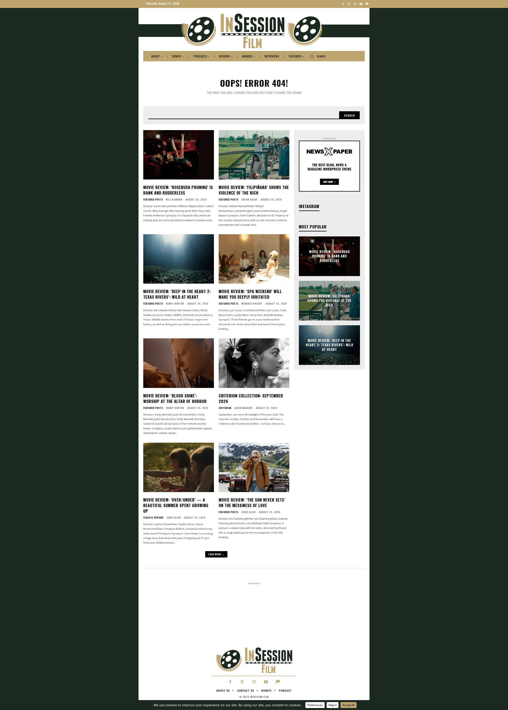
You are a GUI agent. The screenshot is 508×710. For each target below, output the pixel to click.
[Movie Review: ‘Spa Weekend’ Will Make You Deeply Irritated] (254, 259)
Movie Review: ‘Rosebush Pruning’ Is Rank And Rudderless (178, 190)
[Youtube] (360, 4)
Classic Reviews (153, 517)
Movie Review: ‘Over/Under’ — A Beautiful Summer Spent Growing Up (175, 505)
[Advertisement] (254, 613)
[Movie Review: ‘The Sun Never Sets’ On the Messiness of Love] (254, 467)
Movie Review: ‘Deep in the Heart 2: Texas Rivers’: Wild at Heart (177, 294)
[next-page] (353, 243)
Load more (214, 554)
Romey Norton (175, 303)
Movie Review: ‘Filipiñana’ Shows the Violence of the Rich (254, 190)
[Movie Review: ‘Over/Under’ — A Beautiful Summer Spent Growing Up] (178, 467)
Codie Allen (173, 517)
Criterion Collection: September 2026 (251, 398)
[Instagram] (354, 4)
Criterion (225, 408)
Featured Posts (153, 199)
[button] (316, 56)
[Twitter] (348, 4)
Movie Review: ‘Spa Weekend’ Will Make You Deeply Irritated (250, 294)
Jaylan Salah (249, 199)
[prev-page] (346, 243)
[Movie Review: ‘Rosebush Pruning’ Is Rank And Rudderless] (178, 154)
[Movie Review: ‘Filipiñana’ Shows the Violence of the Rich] (254, 154)
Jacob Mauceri (243, 408)
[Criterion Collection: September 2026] (254, 363)
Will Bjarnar (174, 199)
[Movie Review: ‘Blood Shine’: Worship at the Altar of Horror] (178, 363)
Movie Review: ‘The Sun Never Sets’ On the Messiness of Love (252, 502)
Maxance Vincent (252, 303)
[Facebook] (343, 4)
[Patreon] (366, 4)
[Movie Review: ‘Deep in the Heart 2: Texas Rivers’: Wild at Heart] (178, 259)
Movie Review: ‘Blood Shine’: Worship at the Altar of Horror (175, 398)
